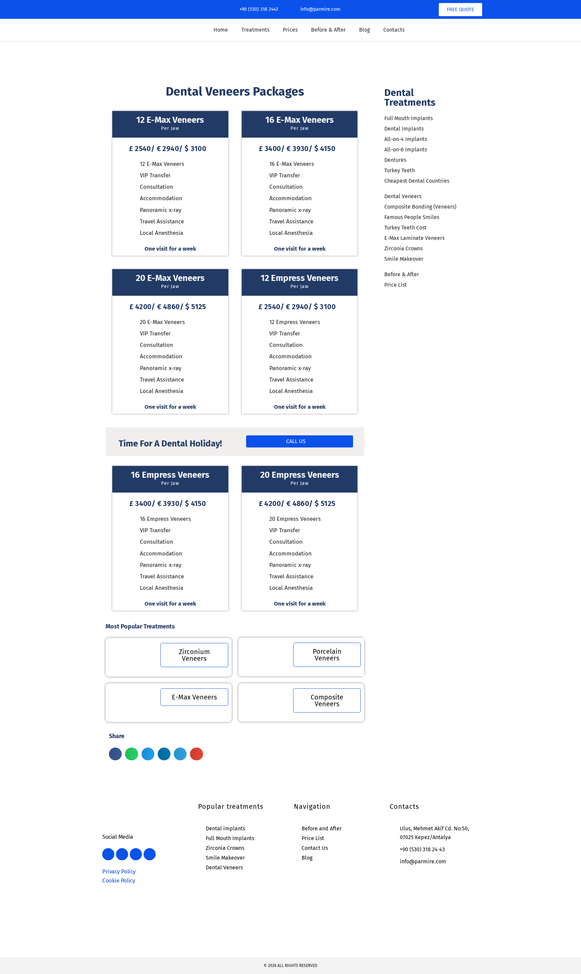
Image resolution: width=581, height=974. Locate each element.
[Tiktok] (155, 9)
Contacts (393, 30)
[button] (115, 754)
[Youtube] (139, 9)
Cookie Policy (118, 880)
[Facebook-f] (107, 9)
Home (221, 30)
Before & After (328, 30)
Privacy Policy (118, 871)
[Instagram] (123, 9)
